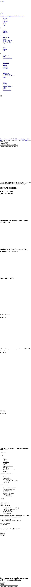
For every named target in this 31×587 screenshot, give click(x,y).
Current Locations (7, 90)
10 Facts (5, 31)
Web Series (5, 32)
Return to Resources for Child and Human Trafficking (12, 139)
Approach (5, 19)
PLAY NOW (3, 317)
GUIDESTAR (2, 525)
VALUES (5, 18)
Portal (4, 88)
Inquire (4, 87)
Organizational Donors (8, 43)
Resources (5, 67)
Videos (4, 47)
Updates (5, 49)
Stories (4, 30)
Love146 (2, 1)
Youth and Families (7, 74)
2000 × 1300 (25, 140)
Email (1, 141)
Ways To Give (6, 37)
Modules (5, 83)
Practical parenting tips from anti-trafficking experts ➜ (12, 16)
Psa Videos (5, 68)
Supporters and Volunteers (9, 75)
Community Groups (7, 58)
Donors (4, 77)
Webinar (5, 65)
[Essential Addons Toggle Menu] (0, 35)
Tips (4, 64)
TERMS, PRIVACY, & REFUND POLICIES (10, 520)
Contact (2, 498)
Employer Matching (7, 40)
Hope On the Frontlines (4, 314)
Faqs (4, 25)
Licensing (5, 84)
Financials (5, 21)
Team (4, 22)
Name (1, 532)
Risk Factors (6, 63)
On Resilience (3, 410)
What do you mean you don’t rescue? (7, 192)
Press (4, 50)
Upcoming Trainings (7, 86)
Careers (4, 23)
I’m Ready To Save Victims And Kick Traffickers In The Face (14, 250)
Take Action (5, 55)
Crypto (4, 39)
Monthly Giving (6, 41)
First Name (2, 143)
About (4, 82)
